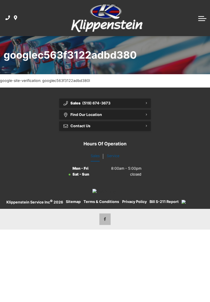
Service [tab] (113, 156)
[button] (202, 18)
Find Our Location (86, 114)
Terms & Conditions (101, 201)
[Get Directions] (15, 18)
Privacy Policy (134, 201)
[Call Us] (8, 18)
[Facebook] (105, 219)
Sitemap (73, 201)
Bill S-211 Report (164, 201)
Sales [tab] (95, 156)
